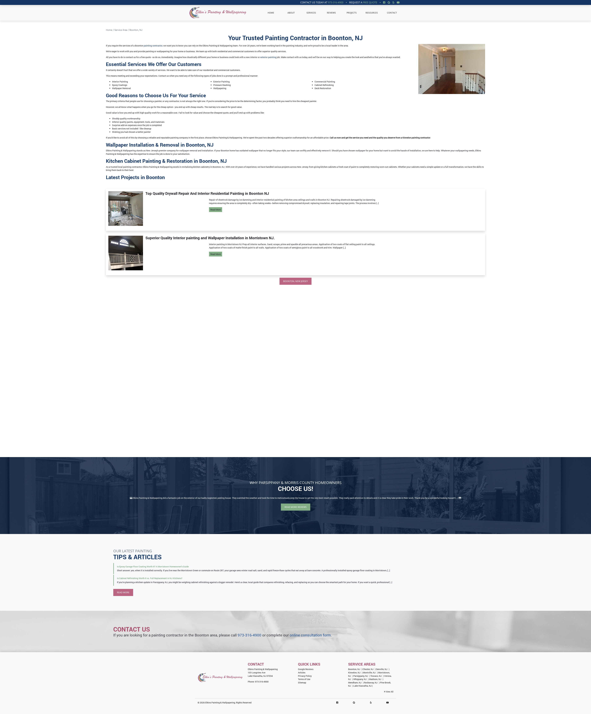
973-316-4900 (335, 2)
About (291, 12)
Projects (352, 12)
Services (311, 12)
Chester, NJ (368, 669)
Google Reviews (305, 669)
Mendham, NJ (355, 682)
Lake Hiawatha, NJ (362, 685)
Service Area (120, 30)
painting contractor (153, 45)
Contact (392, 12)
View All (389, 691)
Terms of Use (304, 679)
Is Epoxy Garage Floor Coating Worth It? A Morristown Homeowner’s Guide (153, 566)
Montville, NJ (369, 672)
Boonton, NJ (135, 30)
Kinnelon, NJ (354, 672)
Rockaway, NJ (371, 682)
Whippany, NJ (360, 679)
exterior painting (268, 57)
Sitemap (302, 682)
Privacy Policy (305, 675)
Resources (372, 12)
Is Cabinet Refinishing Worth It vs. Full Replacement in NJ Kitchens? (149, 578)
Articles (301, 672)
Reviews (331, 12)
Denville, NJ (381, 669)
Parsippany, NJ (360, 675)
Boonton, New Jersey (295, 281)
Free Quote (370, 2)
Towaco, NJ (376, 675)
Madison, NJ (375, 679)
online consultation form (310, 635)
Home (271, 12)
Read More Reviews (296, 507)
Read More (215, 209)
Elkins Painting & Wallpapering (220, 702)
